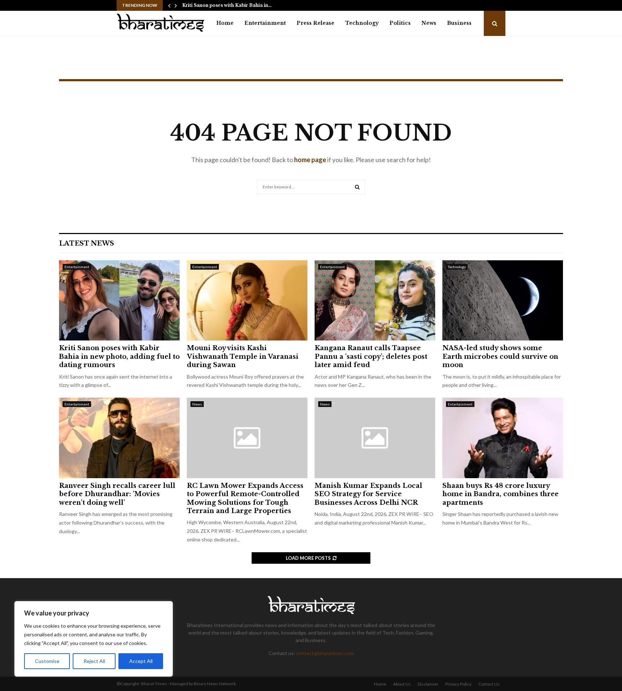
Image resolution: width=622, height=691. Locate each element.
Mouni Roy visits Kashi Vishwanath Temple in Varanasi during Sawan (242, 356)
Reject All (94, 661)
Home (225, 23)
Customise (47, 661)
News (429, 23)
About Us (402, 684)
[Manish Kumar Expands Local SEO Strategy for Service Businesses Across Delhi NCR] (375, 438)
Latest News (86, 243)
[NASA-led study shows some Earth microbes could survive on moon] (502, 300)
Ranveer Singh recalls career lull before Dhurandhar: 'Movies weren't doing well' (117, 494)
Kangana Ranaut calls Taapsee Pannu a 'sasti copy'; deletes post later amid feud (371, 356)
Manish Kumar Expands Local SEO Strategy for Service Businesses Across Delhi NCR (368, 494)
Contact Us (489, 684)
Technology (362, 23)
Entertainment (265, 23)
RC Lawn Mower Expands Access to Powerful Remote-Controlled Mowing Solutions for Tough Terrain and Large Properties (245, 498)
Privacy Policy (458, 684)
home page (310, 160)
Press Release (315, 23)
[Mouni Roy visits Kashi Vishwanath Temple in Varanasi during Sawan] (247, 300)
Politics (400, 23)
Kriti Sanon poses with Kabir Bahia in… (227, 5)
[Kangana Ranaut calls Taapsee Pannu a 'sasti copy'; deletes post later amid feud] (375, 300)
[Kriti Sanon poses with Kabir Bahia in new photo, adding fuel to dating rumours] (119, 300)
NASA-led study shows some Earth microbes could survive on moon (500, 356)
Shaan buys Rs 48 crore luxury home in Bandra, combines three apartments (500, 494)
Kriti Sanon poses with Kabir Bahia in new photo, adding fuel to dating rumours (119, 356)
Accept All (141, 661)
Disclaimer (428, 684)
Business (459, 23)
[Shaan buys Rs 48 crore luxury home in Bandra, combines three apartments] (502, 438)
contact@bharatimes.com (325, 653)
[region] (93, 639)
